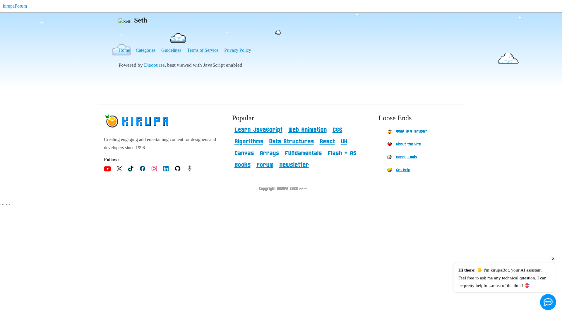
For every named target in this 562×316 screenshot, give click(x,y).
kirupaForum (15, 6)
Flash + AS (342, 153)
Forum (264, 165)
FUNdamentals (303, 153)
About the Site (408, 144)
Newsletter (294, 165)
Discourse (154, 65)
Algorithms (248, 141)
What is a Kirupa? (411, 131)
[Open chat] (548, 302)
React (327, 141)
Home (124, 50)
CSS (337, 129)
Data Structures (291, 141)
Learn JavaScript (258, 129)
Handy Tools (406, 157)
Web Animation (307, 129)
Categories (145, 50)
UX (344, 141)
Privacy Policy (237, 50)
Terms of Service (202, 50)
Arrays (269, 153)
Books (242, 165)
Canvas (244, 153)
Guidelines (171, 50)
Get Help (403, 170)
